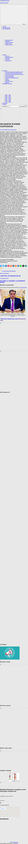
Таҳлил (6, 79)
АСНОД (4, 54)
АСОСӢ (4, 26)
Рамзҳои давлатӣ (6, 27)
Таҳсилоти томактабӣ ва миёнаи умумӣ (14, 71)
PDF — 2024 (8, 97)
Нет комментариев (12, 129)
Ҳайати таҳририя (9, 42)
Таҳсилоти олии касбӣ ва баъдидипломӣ (14, 74)
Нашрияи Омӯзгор (4, 2)
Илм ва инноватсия (9, 76)
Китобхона (5, 103)
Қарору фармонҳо (9, 57)
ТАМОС (4, 104)
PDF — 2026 (8, 94)
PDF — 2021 (8, 100)
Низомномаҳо (8, 60)
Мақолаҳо (7, 80)
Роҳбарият (7, 41)
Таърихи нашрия (9, 40)
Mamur (6, 129)
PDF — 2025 (8, 96)
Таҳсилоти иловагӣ (9, 75)
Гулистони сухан (9, 81)
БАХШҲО (5, 70)
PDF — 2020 (8, 102)
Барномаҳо (7, 58)
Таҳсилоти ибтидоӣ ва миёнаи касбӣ (13, 73)
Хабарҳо (7, 82)
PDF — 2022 (8, 99)
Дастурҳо (7, 59)
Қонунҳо (7, 56)
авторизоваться (23, 287)
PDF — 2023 (8, 98)
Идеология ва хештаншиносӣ (11, 77)
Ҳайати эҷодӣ (8, 43)
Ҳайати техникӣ (9, 44)
